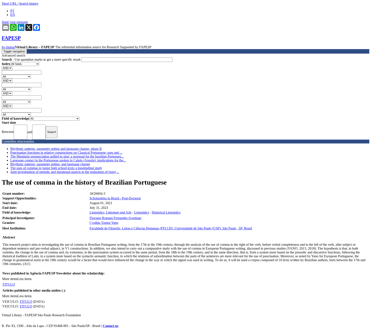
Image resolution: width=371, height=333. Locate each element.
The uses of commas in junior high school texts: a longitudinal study (56, 168)
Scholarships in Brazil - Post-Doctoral (115, 198)
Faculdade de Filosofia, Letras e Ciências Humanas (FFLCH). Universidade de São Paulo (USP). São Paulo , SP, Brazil (171, 228)
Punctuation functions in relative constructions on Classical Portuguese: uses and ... (66, 152)
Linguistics (141, 212)
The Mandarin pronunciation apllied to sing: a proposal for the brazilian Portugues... (67, 156)
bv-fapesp (8, 47)
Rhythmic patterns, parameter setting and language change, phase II (56, 149)
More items (9, 279)
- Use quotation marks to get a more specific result (41, 59)
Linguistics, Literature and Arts (110, 212)
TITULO (8, 284)
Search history (28, 3)
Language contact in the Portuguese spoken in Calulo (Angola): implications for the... (68, 160)
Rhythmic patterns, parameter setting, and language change (50, 164)
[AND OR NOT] (7, 68)
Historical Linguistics (166, 212)
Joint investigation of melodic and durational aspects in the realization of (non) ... (64, 172)
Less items (24, 279)
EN (12, 15)
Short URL (9, 3)
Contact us (110, 326)
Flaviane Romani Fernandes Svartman (115, 218)
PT (12, 11)
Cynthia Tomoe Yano (104, 223)
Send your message (15, 22)
